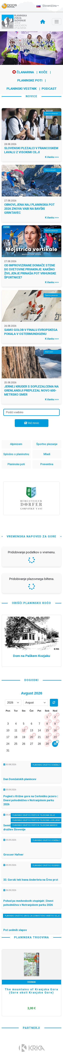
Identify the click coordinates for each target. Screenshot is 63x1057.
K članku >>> (52, 157)
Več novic (33, 423)
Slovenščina (49, 5)
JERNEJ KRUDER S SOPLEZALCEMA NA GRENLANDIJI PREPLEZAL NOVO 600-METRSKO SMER (31, 390)
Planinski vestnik (22, 89)
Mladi (47, 454)
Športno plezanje (46, 444)
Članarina (25, 72)
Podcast (49, 89)
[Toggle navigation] (56, 21)
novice (31, 96)
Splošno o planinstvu (16, 454)
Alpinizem (16, 444)
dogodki (31, 680)
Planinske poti (29, 80)
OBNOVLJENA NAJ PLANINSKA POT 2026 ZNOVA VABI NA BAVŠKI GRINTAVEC (29, 208)
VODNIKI (31, 982)
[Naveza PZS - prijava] (11, 6)
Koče (43, 72)
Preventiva (46, 464)
